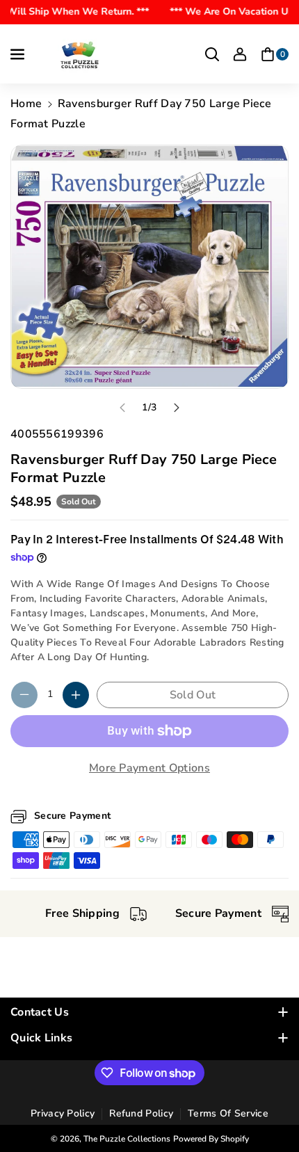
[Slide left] (122, 407)
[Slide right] (176, 407)
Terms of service (228, 1113)
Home (26, 103)
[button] (18, 54)
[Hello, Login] (240, 54)
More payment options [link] (149, 768)
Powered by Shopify (211, 1138)
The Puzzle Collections (126, 1138)
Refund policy (141, 1113)
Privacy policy (63, 1113)
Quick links (41, 1038)
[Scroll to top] (269, 1108)
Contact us (39, 1012)
